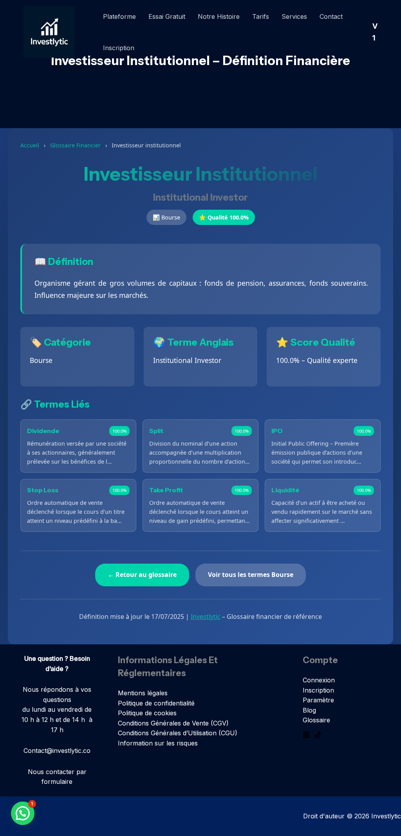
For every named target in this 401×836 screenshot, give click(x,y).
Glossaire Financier (75, 145)
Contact (331, 16)
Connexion (319, 680)
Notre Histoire (219, 16)
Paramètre (318, 700)
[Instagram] (306, 734)
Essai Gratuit (166, 16)
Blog (309, 710)
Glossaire (316, 720)
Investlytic (205, 616)
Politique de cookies (147, 713)
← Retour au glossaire (142, 574)
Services (294, 16)
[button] (22, 813)
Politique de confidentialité (156, 703)
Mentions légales (143, 693)
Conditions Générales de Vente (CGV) (173, 723)
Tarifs (260, 16)
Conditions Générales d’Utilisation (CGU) (177, 733)
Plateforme (119, 16)
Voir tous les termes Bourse (250, 574)
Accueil (29, 145)
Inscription (118, 48)
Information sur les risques (158, 743)
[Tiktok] (318, 734)
